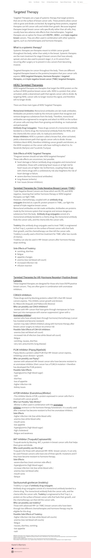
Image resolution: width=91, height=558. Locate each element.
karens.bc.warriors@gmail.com (21, 548)
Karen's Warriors (19, 544)
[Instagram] (12, 551)
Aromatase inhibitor (22, 315)
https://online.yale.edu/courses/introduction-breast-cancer (48, 535)
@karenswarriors (18, 551)
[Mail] (12, 548)
